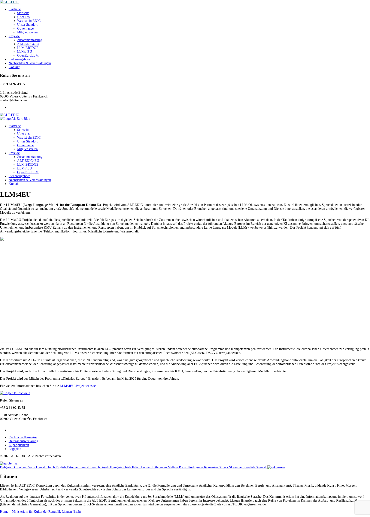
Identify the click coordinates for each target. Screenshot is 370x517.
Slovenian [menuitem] (236, 467)
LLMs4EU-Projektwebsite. (78, 386)
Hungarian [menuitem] (117, 467)
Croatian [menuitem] (20, 467)
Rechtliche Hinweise (23, 437)
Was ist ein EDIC (29, 20)
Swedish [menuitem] (249, 467)
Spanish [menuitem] (261, 467)
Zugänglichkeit (19, 445)
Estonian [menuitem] (73, 467)
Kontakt (14, 67)
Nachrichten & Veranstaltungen (30, 63)
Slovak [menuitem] (224, 467)
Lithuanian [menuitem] (160, 467)
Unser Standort (27, 24)
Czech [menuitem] (31, 467)
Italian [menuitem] (136, 467)
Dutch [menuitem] (51, 467)
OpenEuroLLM (28, 55)
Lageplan (15, 449)
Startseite (15, 9)
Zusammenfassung (29, 40)
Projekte (14, 36)
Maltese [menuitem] (173, 467)
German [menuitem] (279, 467)
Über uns (23, 17)
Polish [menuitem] (183, 467)
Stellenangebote (19, 59)
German (12, 463)
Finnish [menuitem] (84, 467)
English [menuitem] (61, 467)
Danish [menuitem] (41, 467)
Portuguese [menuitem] (196, 467)
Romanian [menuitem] (211, 467)
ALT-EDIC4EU (28, 44)
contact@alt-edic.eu (13, 422)
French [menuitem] (95, 467)
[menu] (185, 465)
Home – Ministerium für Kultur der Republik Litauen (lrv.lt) (40, 511)
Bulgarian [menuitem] (7, 467)
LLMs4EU (24, 51)
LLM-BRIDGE (28, 47)
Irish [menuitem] (128, 467)
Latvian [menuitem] (146, 467)
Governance (25, 28)
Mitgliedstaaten (27, 32)
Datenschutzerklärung (23, 441)
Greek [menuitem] (105, 467)
